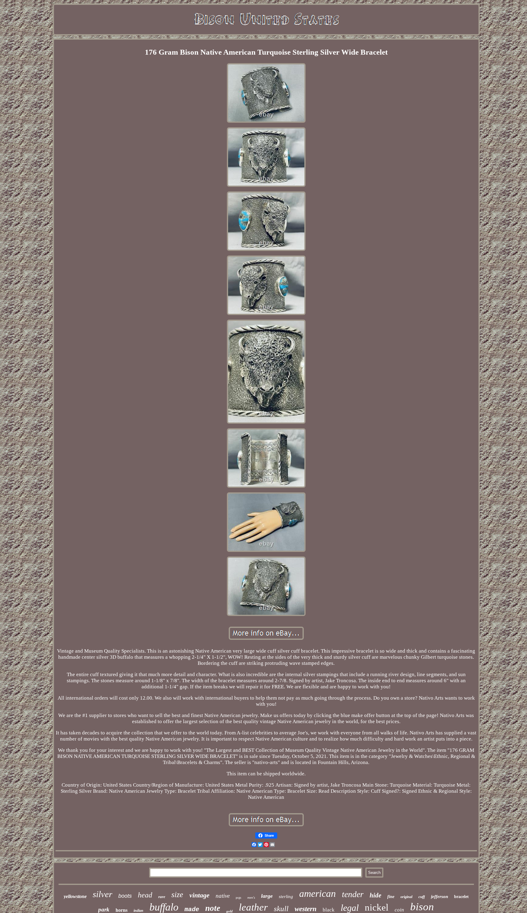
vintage (199, 895)
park (103, 909)
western (306, 909)
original (406, 897)
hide (375, 895)
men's (251, 897)
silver (102, 894)
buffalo (163, 907)
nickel (377, 907)
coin (399, 910)
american (317, 893)
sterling (286, 896)
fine (390, 896)
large (267, 896)
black (329, 910)
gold (229, 911)
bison (422, 907)
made (192, 909)
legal (350, 908)
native (223, 896)
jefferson (439, 896)
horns (121, 910)
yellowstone (75, 896)
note (212, 908)
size (177, 894)
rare (161, 896)
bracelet (461, 896)
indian (138, 910)
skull (281, 908)
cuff (421, 896)
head (145, 895)
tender (353, 894)
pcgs (238, 897)
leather (253, 907)
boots (125, 896)
